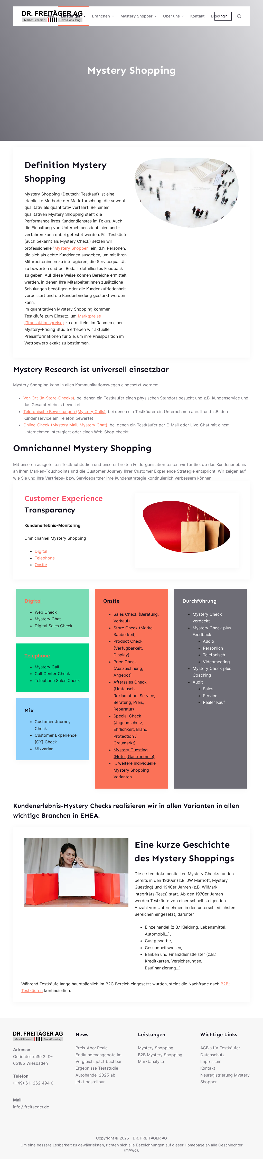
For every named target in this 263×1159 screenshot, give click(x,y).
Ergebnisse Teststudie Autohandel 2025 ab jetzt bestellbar (97, 1074)
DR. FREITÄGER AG (150, 1138)
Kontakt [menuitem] (197, 16)
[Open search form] (239, 16)
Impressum (210, 1061)
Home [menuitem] (49, 16)
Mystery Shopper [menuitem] (136, 16)
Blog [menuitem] (215, 16)
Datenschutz (212, 1054)
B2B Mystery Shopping (160, 1054)
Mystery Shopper (71, 248)
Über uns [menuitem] (171, 16)
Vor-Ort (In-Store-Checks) (48, 397)
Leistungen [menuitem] (71, 16)
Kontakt (207, 1068)
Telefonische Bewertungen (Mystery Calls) (64, 411)
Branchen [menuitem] (101, 16)
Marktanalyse (151, 1061)
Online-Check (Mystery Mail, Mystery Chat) (65, 424)
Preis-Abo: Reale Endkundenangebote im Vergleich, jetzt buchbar (99, 1054)
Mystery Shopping (155, 1047)
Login (223, 16)
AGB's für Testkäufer (220, 1047)
